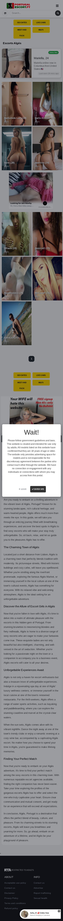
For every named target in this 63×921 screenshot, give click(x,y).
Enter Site (39, 489)
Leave (24, 489)
